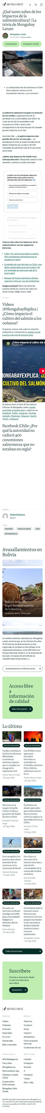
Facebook (28, 1075)
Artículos (6, 1029)
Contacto (28, 1025)
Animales (9, 528)
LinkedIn (27, 1059)
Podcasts (6, 1025)
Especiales (7, 1033)
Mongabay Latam (18, 34)
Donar (26, 1029)
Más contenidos (9, 1045)
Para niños (7, 1063)
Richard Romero (17, 514)
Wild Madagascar (10, 1059)
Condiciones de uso (32, 1047)
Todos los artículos (13, 951)
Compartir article (31, 44)
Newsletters (29, 1037)
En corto (6, 1037)
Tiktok (27, 1079)
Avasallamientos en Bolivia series (20, 669)
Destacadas (7, 1041)
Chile (37, 528)
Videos (5, 1021)
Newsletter (17, 990)
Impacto (27, 1033)
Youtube (27, 1067)
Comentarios (11, 44)
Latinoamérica (11, 533)
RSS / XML (29, 1082)
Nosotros (28, 1021)
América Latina (25, 37)
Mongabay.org (8, 1067)
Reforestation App (10, 1071)
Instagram (28, 1063)
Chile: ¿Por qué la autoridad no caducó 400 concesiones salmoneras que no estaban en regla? (21, 257)
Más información (19, 709)
